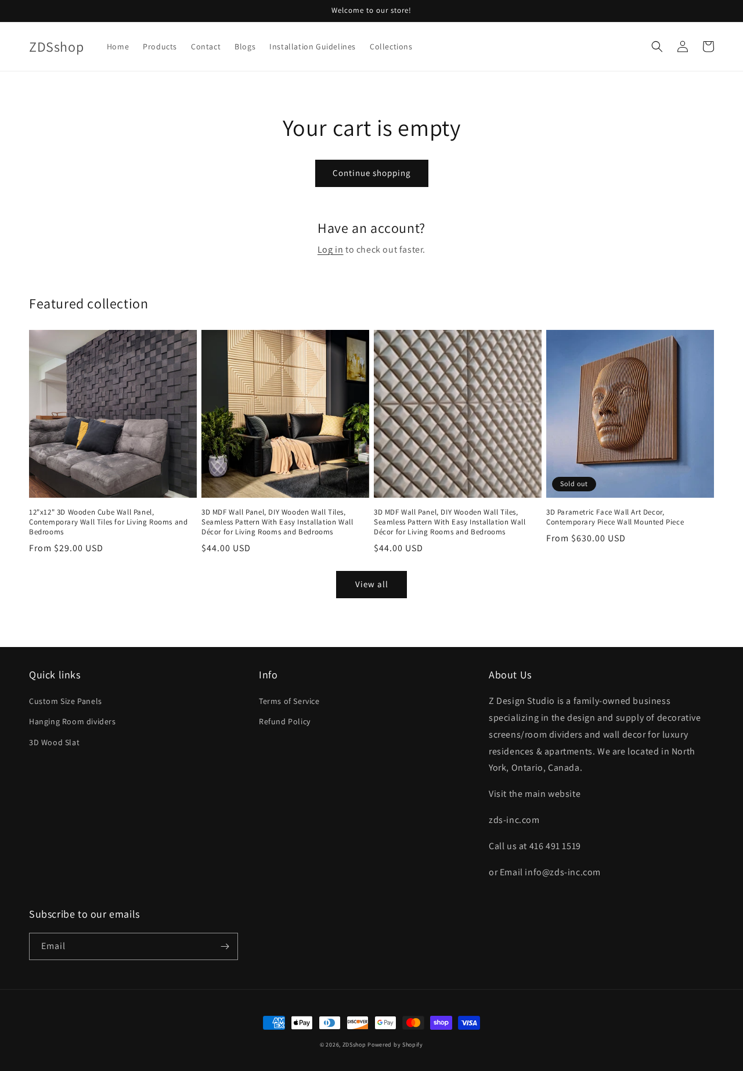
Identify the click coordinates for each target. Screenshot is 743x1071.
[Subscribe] (224, 946)
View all (371, 584)
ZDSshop (354, 1044)
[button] (657, 46)
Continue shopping (372, 172)
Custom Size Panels (65, 701)
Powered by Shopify (395, 1044)
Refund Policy (285, 721)
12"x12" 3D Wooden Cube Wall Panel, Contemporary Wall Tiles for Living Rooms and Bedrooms (108, 522)
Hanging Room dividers (72, 721)
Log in (331, 249)
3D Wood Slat (54, 742)
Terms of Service (289, 701)
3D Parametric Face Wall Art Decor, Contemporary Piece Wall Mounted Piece (615, 517)
